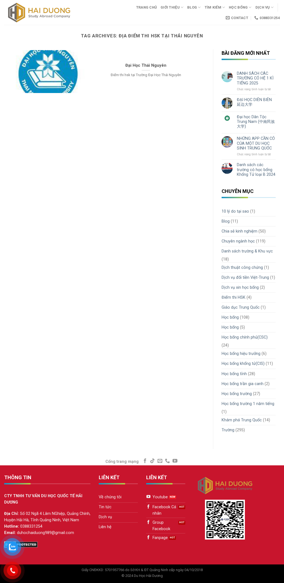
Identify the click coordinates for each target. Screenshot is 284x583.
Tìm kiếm (213, 7)
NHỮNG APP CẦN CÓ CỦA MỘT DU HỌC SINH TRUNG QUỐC (256, 143)
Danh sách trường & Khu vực (247, 251)
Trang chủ (146, 7)
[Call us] (167, 461)
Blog (192, 7)
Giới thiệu (170, 7)
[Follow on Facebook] (145, 461)
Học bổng (238, 7)
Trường (228, 430)
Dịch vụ (262, 7)
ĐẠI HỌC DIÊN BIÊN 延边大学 (254, 102)
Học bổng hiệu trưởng (241, 353)
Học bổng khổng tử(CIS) (243, 363)
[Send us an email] (160, 461)
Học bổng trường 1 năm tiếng (248, 403)
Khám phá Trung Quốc (242, 420)
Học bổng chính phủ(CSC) (245, 337)
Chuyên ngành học (238, 241)
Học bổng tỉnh (234, 374)
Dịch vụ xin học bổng (240, 287)
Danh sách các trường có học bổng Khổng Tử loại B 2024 (256, 169)
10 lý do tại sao (235, 211)
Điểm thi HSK (233, 297)
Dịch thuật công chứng (242, 267)
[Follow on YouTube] (175, 461)
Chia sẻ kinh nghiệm (239, 231)
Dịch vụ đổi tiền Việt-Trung (245, 277)
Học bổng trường (237, 393)
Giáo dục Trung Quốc (241, 307)
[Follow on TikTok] (152, 461)
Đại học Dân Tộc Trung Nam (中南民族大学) (256, 122)
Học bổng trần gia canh (242, 383)
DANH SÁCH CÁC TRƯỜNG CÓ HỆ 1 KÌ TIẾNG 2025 (255, 78)
